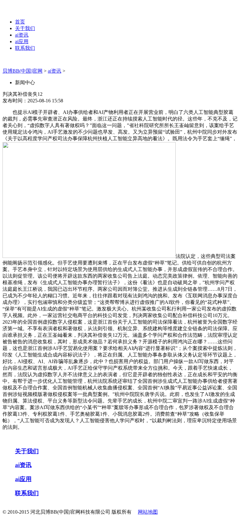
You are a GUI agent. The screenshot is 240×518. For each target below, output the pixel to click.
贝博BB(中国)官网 (22, 71)
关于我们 (25, 28)
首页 (20, 21)
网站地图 (148, 512)
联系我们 (25, 48)
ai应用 (21, 41)
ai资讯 (21, 35)
